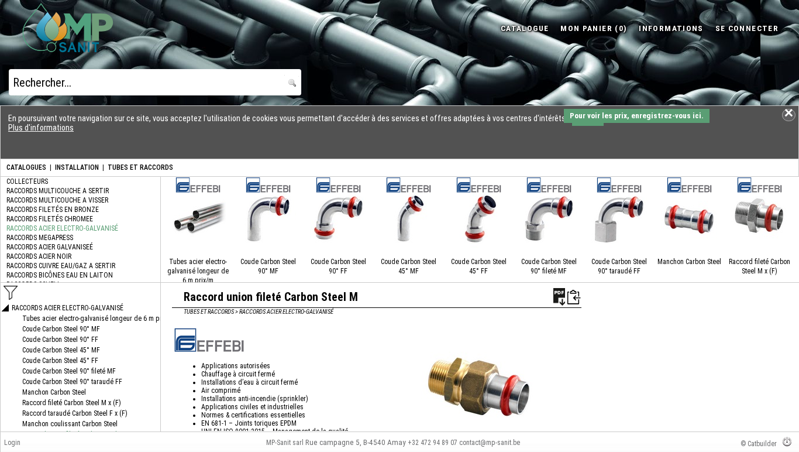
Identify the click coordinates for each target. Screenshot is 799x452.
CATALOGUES (26, 167)
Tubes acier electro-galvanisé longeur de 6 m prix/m (198, 271)
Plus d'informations (41, 127)
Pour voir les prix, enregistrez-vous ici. (637, 115)
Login (12, 443)
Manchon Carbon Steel (689, 262)
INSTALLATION (77, 167)
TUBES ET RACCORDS (140, 167)
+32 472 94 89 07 (432, 443)
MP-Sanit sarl (285, 443)
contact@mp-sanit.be (489, 443)
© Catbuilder (759, 444)
